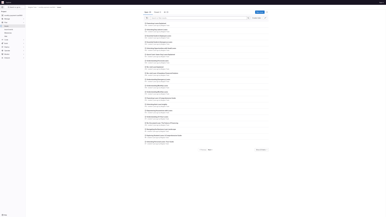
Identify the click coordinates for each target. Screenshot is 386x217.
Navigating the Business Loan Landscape (161, 129)
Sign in (381, 2)
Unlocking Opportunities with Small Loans (161, 48)
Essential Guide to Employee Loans (159, 36)
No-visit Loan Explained (155, 67)
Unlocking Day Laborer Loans (157, 29)
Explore (8, 2)
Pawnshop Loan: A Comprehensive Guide (161, 98)
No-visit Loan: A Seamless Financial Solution (162, 73)
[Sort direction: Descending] (265, 18)
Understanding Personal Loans (158, 61)
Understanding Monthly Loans (157, 85)
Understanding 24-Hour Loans (157, 117)
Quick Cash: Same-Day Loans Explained (161, 54)
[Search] (248, 18)
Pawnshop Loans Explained (156, 23)
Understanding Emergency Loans (158, 79)
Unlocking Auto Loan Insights (157, 104)
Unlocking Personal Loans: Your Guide (160, 142)
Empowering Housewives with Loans (159, 110)
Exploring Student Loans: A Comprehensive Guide (164, 135)
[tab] (148, 12)
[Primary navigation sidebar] (2, 7)
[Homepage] (2, 2)
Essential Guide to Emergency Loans (159, 42)
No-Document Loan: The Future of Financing (162, 123)
